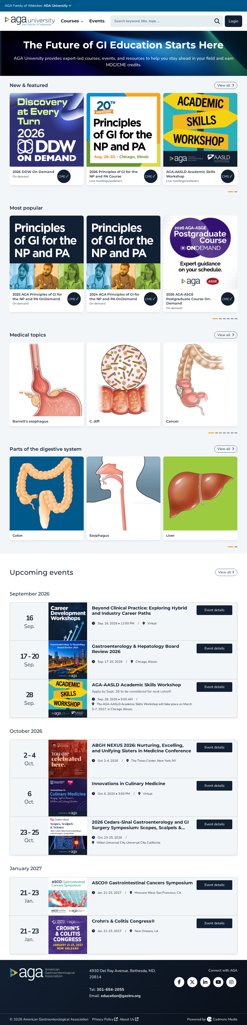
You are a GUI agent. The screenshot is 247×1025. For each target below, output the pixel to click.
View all (224, 85)
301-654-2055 (110, 989)
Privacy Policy (103, 1019)
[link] (47, 130)
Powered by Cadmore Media (212, 1019)
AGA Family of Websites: (36, 5)
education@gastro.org (121, 996)
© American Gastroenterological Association (49, 1019)
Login (233, 21)
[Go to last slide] (12, 130)
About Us (127, 1019)
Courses (70, 21)
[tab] (230, 191)
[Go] (217, 21)
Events (97, 21)
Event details (215, 610)
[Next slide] (234, 130)
